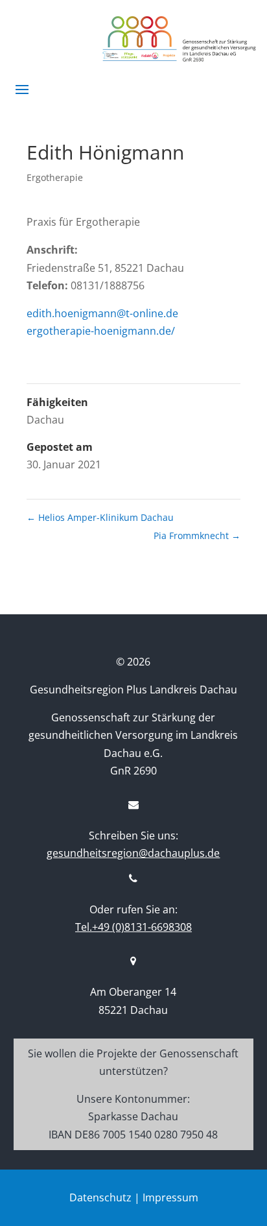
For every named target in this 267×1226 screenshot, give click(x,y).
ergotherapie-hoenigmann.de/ (101, 331)
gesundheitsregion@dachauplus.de (133, 853)
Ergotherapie (55, 177)
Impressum (170, 1197)
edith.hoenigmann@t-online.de (102, 313)
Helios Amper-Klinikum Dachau (100, 517)
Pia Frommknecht (197, 535)
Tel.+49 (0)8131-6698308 (133, 927)
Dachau (45, 420)
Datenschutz (100, 1197)
